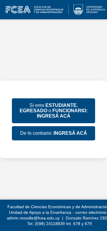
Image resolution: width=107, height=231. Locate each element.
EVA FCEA (53, 9)
